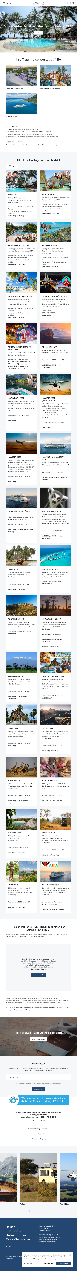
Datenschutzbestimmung (29, 1083)
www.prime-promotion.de (46, 1241)
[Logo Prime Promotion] (38, 3)
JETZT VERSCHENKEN (38, 1039)
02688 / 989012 (43, 1237)
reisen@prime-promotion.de (47, 1239)
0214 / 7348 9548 (48, 1117)
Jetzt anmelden (38, 1089)
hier (29, 1010)
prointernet (9, 1258)
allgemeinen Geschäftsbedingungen (41, 1000)
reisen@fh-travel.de (38, 1114)
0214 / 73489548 (44, 1235)
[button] (67, 3)
